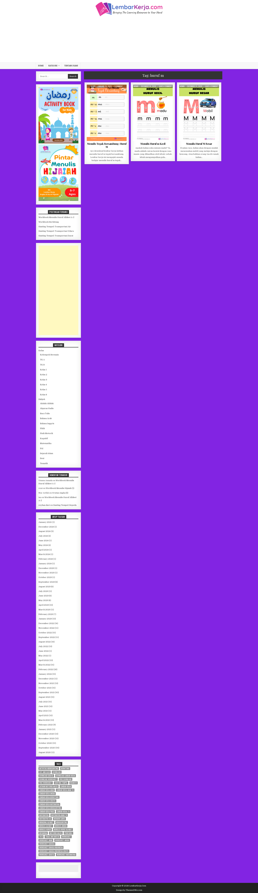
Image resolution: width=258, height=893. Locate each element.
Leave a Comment (165, 86)
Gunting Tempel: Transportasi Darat (56, 236)
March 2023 (44, 609)
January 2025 (45, 522)
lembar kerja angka (47, 793)
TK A (159, 92)
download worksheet (48, 779)
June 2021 (43, 706)
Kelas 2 (43, 374)
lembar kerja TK (63, 811)
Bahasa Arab (46, 418)
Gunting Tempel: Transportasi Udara (56, 231)
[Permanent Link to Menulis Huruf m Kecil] (153, 113)
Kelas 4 (43, 384)
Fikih (42, 428)
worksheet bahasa (46, 843)
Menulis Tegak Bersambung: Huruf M (107, 145)
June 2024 (44, 540)
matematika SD (45, 818)
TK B (42, 365)
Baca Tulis (102, 92)
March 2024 (44, 554)
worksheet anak (45, 840)
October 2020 (45, 743)
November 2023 (46, 573)
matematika (44, 815)
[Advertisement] (129, 39)
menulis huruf (45, 829)
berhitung (65, 768)
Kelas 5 (43, 389)
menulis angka (61, 826)
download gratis (46, 775)
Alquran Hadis (47, 408)
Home (41, 65)
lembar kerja (65, 786)
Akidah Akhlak (47, 403)
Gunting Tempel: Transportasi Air (55, 226)
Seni (42, 458)
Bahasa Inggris (47, 423)
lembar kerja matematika (49, 804)
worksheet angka (62, 840)
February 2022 (46, 669)
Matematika (45, 443)
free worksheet (45, 782)
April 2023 (44, 605)
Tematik (44, 463)
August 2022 (45, 642)
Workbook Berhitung (49, 222)
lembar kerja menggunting (50, 808)
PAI (41, 448)
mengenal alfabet (46, 822)
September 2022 (47, 637)
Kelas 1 (113, 92)
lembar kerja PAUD (46, 811)
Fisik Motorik (46, 433)
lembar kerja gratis (47, 800)
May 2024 (43, 545)
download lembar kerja (65, 775)
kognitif (73, 782)
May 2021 (43, 711)
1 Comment (118, 86)
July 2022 (43, 646)
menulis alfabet (45, 826)
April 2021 (44, 715)
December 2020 (46, 734)
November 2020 (46, 738)
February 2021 (46, 725)
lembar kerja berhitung (49, 797)
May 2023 (43, 600)
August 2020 (45, 752)
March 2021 (44, 720)
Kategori (52, 65)
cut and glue (44, 772)
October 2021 (45, 688)
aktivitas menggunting (48, 768)
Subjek (42, 399)
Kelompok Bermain (49, 355)
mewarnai (43, 833)
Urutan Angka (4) (60, 493)
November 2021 (46, 683)
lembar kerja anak (46, 790)
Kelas (41, 350)
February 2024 (46, 559)
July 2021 (43, 702)
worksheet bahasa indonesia (51, 847)
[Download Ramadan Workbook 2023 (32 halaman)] (58, 143)
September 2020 (47, 748)
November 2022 (46, 628)
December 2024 (46, 527)
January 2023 (45, 619)
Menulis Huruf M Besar (199, 143)
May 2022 (43, 656)
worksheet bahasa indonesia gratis (54, 851)
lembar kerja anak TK (65, 790)
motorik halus (56, 833)
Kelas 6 (43, 395)
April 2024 (44, 550)
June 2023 (44, 596)
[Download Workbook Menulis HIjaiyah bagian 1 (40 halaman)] (58, 200)
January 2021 (45, 729)
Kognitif (44, 438)
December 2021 (46, 679)
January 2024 (45, 563)
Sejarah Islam (46, 453)
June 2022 (44, 651)
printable (68, 833)
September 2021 (46, 692)
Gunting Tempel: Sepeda (64, 505)
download (57, 772)
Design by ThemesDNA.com (129, 890)
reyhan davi (44, 505)
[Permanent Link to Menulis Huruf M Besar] (199, 113)
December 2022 (46, 623)
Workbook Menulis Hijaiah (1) (60, 488)
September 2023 (47, 582)
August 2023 (45, 586)
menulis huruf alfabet (63, 829)
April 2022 (44, 660)
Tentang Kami (71, 65)
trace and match (52, 836)
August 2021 (44, 697)
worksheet (66, 836)
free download (66, 779)
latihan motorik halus (48, 786)
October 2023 (45, 577)
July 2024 (43, 536)
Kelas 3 (43, 380)
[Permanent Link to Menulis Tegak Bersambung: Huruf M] (107, 113)
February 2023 (46, 614)
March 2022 (44, 665)
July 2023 (43, 591)
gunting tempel (61, 782)
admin (93, 86)
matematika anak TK (59, 815)
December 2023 (46, 568)
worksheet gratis (46, 854)
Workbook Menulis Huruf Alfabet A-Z (56, 217)
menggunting (61, 822)
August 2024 (44, 531)
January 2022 (45, 674)
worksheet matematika (66, 854)
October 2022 (45, 633)
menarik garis (59, 818)
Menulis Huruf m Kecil (152, 143)
